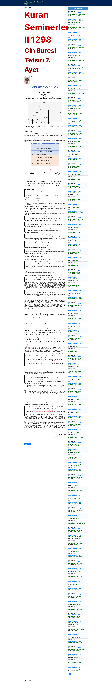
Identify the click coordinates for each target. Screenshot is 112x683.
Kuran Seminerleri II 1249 (74, 588)
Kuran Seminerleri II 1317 (74, 138)
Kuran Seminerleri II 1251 (74, 575)
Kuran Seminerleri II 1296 (74, 277)
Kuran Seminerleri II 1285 (74, 350)
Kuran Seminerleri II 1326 (74, 78)
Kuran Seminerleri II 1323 (74, 98)
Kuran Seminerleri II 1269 (74, 456)
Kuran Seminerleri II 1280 (74, 383)
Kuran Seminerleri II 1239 (74, 654)
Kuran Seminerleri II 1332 (74, 39)
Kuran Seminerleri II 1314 (74, 158)
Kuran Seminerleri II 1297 (74, 270)
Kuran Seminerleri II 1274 (74, 422)
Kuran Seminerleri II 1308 (74, 198)
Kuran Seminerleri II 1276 (74, 409)
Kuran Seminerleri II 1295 (74, 284)
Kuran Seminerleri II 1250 (74, 581)
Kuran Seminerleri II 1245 (74, 614)
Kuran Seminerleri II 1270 (74, 449)
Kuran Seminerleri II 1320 (74, 118)
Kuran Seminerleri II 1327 (74, 72)
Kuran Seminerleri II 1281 (74, 376)
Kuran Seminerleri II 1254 (74, 555)
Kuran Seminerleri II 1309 (74, 191)
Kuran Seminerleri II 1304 (74, 224)
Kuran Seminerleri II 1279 (74, 389)
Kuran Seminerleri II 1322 (74, 105)
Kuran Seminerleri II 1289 (74, 323)
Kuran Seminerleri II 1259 (74, 522)
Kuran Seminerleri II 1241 (74, 641)
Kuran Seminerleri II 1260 (74, 515)
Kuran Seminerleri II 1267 (74, 469)
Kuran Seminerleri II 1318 (74, 131)
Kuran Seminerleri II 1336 (74, 12)
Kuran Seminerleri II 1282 (74, 370)
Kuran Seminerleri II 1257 (74, 535)
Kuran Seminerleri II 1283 (74, 363)
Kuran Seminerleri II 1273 (74, 429)
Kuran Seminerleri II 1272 (74, 436)
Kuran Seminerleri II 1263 (74, 495)
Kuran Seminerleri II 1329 (74, 59)
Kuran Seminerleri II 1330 (74, 52)
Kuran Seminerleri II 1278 (74, 396)
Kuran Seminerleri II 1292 (74, 303)
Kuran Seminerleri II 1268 (74, 462)
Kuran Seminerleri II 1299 (74, 257)
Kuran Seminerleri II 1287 (74, 336)
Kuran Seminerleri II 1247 (74, 601)
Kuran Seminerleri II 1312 (74, 171)
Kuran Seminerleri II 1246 (74, 608)
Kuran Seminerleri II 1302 (74, 237)
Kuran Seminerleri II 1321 (74, 112)
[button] (32, 5)
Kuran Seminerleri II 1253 (74, 561)
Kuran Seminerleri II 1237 (74, 667)
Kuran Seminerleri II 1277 (74, 403)
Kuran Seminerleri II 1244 (74, 621)
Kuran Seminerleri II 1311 (74, 178)
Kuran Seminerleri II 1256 (74, 542)
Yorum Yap (27, 444)
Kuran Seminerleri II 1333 (74, 32)
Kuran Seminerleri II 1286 (74, 343)
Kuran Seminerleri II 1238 (74, 661)
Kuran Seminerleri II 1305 (74, 217)
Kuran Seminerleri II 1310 (74, 184)
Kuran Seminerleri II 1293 (74, 297)
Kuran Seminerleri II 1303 (74, 231)
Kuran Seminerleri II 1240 (74, 647)
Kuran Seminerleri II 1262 (74, 502)
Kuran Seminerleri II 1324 (74, 92)
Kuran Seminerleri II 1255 (74, 548)
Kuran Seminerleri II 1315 (74, 151)
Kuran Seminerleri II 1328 (74, 65)
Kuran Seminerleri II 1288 (74, 330)
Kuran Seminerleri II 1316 (74, 145)
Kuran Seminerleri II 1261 (74, 508)
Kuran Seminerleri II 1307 (74, 204)
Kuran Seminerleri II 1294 (74, 290)
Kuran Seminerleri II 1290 (74, 317)
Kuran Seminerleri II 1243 (74, 628)
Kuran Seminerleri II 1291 (74, 310)
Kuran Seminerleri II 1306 (74, 211)
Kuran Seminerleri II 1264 (74, 489)
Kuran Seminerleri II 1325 (74, 85)
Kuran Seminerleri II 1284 (74, 356)
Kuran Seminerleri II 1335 (74, 19)
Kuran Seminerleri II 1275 (74, 416)
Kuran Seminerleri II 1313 (74, 164)
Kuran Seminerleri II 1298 (74, 264)
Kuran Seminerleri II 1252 (74, 568)
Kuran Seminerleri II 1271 (74, 442)
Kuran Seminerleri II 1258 (74, 528)
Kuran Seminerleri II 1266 (74, 475)
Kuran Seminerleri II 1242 (74, 634)
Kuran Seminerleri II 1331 (74, 45)
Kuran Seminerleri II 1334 (74, 26)
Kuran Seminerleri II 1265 (74, 482)
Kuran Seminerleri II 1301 (74, 244)
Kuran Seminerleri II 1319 (74, 125)
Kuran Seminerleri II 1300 (74, 250)
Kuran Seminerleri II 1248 (74, 594)
